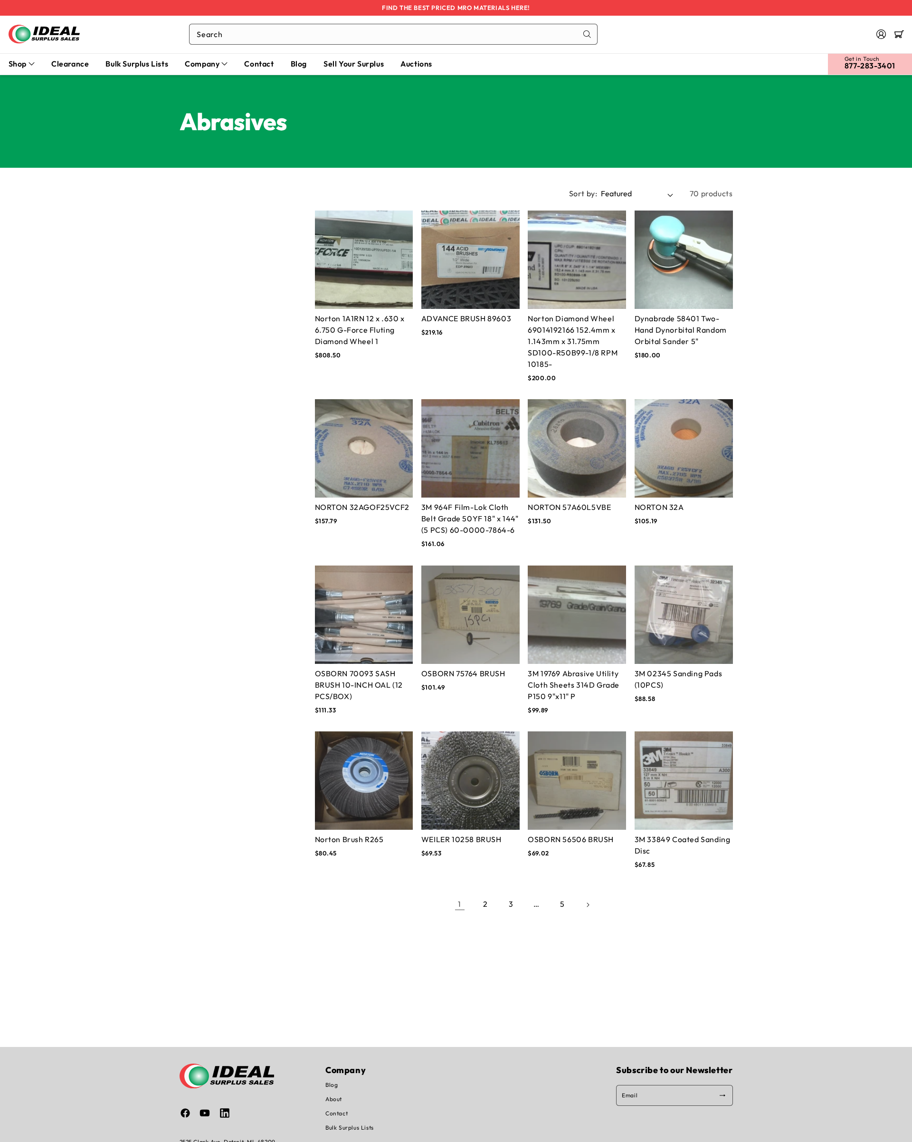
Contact (336, 1113)
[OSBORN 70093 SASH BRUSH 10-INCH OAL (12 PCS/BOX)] (364, 614)
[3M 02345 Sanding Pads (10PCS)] (684, 614)
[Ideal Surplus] (44, 34)
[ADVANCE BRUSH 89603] (470, 260)
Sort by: (583, 193)
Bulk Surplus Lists (349, 1127)
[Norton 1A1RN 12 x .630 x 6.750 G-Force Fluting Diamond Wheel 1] (364, 260)
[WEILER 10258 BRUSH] (470, 780)
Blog (331, 1084)
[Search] (587, 34)
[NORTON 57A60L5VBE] (577, 448)
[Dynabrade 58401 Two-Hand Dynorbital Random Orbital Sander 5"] (684, 260)
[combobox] (393, 34)
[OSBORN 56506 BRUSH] (577, 780)
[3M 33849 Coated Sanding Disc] (684, 780)
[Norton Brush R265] (364, 780)
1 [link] (459, 903)
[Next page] (588, 903)
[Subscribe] (722, 1095)
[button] (899, 34)
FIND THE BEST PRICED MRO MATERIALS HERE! (456, 7)
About (333, 1099)
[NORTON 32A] (684, 448)
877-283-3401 (870, 65)
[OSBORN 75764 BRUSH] (470, 614)
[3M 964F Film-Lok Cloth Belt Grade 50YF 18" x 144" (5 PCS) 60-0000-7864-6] (470, 448)
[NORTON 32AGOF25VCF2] (364, 448)
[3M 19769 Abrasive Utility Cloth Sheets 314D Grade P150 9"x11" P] (577, 614)
